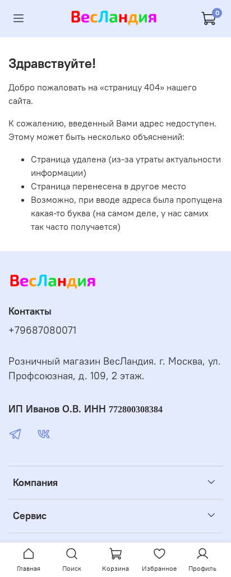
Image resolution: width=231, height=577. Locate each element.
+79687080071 (42, 330)
